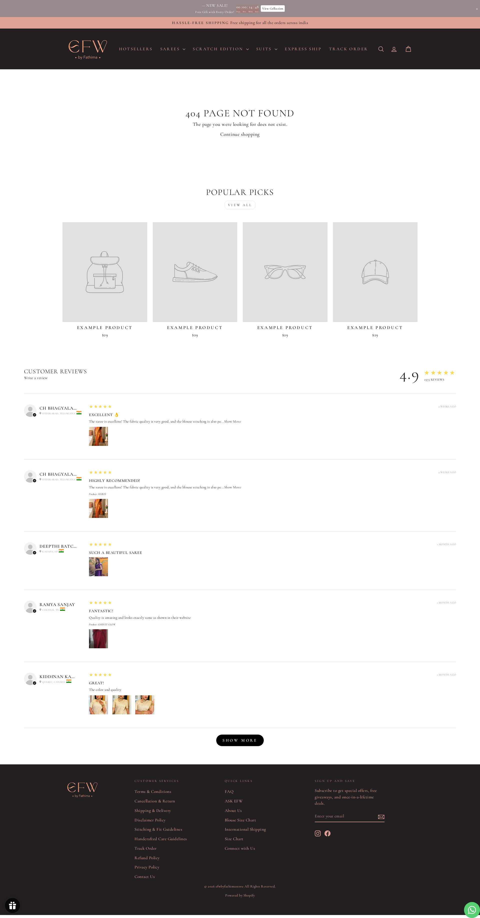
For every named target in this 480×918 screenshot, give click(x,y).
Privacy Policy (146, 867)
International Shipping (245, 829)
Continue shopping (240, 134)
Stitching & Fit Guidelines (158, 829)
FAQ (229, 791)
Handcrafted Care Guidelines (160, 838)
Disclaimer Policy (150, 820)
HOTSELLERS (136, 49)
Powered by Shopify (240, 895)
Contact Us (144, 876)
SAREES (171, 49)
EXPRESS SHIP (303, 49)
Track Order (145, 848)
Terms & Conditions (152, 791)
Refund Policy (147, 857)
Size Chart (234, 838)
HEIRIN (102, 494)
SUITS (265, 49)
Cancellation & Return (154, 801)
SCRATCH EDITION (219, 49)
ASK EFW (234, 801)
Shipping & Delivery (152, 810)
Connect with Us (240, 848)
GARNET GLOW (107, 624)
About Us (233, 810)
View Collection (272, 8)
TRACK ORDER (348, 49)
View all (240, 205)
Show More (232, 421)
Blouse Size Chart (240, 820)
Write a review (36, 378)
